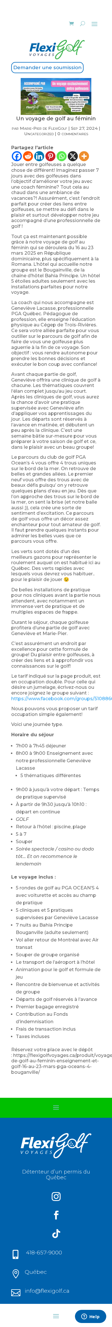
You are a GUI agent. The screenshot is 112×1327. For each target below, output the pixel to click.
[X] (73, 156)
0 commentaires (72, 133)
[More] (84, 156)
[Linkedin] (39, 156)
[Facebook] (17, 156)
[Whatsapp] (62, 156)
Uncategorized (39, 133)
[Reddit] (28, 156)
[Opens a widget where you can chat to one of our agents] (90, 1317)
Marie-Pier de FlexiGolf (43, 128)
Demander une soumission (47, 67)
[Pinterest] (50, 156)
